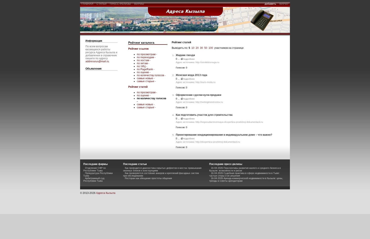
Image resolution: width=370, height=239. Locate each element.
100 (211, 47)
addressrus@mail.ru (97, 61)
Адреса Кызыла (105, 192)
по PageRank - (145, 69)
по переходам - (146, 57)
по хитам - (143, 63)
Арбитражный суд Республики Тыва (93, 179)
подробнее (189, 59)
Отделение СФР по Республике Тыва (94, 169)
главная (87, 3)
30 (201, 47)
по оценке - (144, 72)
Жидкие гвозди (185, 55)
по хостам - (144, 60)
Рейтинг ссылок (138, 48)
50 (205, 47)
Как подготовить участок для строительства (204, 114)
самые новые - (146, 78)
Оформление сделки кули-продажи (198, 95)
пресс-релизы (120, 3)
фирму (284, 3)
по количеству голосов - (151, 75)
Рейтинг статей (138, 86)
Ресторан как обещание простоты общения (148, 178)
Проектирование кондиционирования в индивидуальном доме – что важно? (224, 134)
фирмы (139, 3)
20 (197, 47)
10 (192, 47)
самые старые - (146, 81)
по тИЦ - (142, 66)
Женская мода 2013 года (191, 75)
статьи (101, 3)
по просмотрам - (147, 54)
